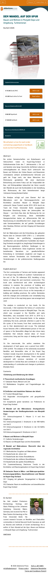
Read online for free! (13, 96)
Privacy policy (24, 568)
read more (7, 534)
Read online (36, 96)
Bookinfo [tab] (8, 135)
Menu (3, 2)
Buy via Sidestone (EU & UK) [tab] (13, 106)
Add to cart (35, 91)
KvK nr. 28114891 (37, 566)
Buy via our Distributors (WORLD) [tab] (15, 129)
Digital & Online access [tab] (12, 82)
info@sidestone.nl (9, 568)
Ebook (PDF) (11, 91)
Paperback (11, 114)
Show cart (30, 2)
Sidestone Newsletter (38, 568)
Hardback (11, 120)
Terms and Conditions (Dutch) (35, 571)
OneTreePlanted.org (18, 148)
